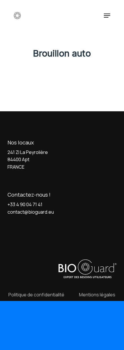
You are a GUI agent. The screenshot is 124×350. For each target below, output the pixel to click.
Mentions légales (97, 294)
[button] (107, 15)
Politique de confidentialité (36, 294)
